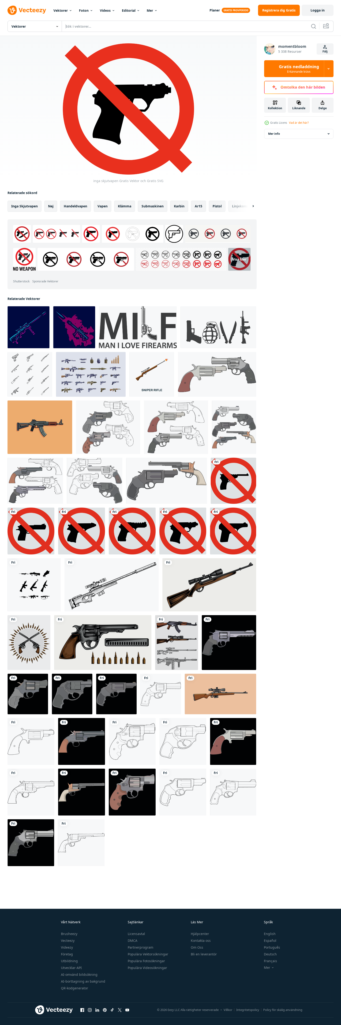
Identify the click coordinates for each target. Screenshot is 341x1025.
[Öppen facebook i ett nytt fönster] (82, 1010)
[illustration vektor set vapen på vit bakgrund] (176, 642)
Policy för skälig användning (282, 1010)
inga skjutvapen (24, 206)
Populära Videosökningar (147, 967)
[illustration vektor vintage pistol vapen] (102, 642)
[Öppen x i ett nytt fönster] (120, 1010)
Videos (105, 10)
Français (270, 961)
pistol (217, 206)
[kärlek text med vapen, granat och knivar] (218, 327)
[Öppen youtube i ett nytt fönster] (127, 1010)
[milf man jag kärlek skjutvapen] (138, 327)
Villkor (228, 1010)
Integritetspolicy (247, 1010)
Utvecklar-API (71, 967)
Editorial (128, 10)
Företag (67, 954)
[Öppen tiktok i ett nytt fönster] (112, 1010)
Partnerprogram (140, 947)
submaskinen (153, 206)
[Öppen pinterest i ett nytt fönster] (105, 1010)
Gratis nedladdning (299, 69)
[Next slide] (249, 206)
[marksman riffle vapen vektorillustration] (220, 694)
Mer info (274, 134)
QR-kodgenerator (74, 988)
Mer (150, 10)
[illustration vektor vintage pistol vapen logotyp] (28, 642)
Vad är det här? (299, 123)
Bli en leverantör (204, 954)
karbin (179, 206)
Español (270, 940)
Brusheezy (69, 933)
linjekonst (240, 206)
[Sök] (313, 26)
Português (272, 947)
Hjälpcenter (200, 933)
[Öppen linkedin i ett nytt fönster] (97, 1010)
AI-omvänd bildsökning (79, 974)
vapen (102, 206)
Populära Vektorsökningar (148, 954)
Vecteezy (68, 940)
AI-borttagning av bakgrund (83, 981)
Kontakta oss (201, 940)
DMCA (132, 940)
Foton (84, 10)
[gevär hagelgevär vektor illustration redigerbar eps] (39, 427)
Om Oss (197, 947)
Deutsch (270, 954)
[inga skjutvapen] (233, 481)
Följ (325, 51)
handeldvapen (75, 206)
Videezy (67, 947)
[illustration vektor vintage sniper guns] (111, 584)
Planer (215, 10)
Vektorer (60, 10)
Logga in (318, 10)
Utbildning (69, 961)
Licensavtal (136, 933)
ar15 (198, 206)
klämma (124, 206)
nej (50, 206)
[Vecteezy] (26, 10)
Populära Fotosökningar (146, 961)
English (270, 933)
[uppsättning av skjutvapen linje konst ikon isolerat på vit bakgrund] (29, 374)
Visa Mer (239, 259)
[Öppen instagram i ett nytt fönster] (90, 1010)
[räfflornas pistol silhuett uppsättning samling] (34, 584)
